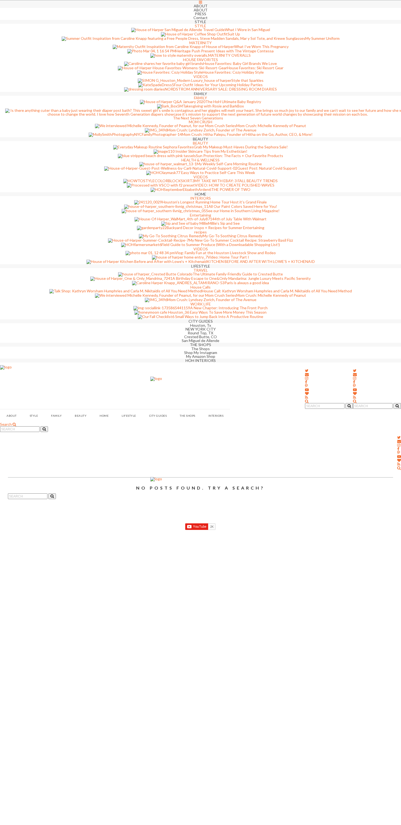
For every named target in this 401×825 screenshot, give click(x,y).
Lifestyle (129, 415)
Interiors (216, 415)
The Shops (187, 415)
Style (34, 415)
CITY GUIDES (158, 415)
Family (56, 415)
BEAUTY (80, 415)
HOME (104, 415)
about (12, 415)
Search (6, 424)
